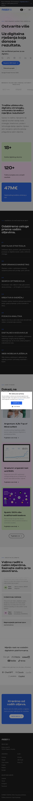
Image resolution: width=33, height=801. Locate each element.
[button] (16, 406)
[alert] (16, 400)
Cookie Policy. (21, 399)
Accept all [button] (16, 403)
